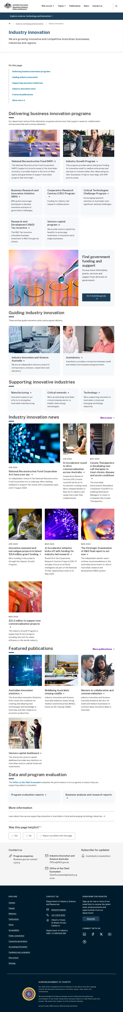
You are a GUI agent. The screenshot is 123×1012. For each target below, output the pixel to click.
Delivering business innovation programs (31, 71)
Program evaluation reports (27, 794)
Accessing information (18, 947)
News (86, 6)
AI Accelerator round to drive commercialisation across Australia (75, 467)
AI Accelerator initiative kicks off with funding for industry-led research (59, 551)
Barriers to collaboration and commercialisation (97, 692)
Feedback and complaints (19, 952)
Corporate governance (18, 941)
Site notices (13, 958)
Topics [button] (61, 6)
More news (106, 418)
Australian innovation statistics (21, 692)
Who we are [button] (47, 6)
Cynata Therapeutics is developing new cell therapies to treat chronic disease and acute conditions (102, 469)
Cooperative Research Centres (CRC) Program (61, 192)
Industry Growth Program (80, 161)
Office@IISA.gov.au (59, 862)
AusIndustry (73, 357)
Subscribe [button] (91, 919)
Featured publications (22, 94)
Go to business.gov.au (98, 297)
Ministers (12, 914)
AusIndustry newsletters (98, 856)
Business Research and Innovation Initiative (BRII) (25, 193)
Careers (12, 903)
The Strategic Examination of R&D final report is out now (96, 551)
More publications (102, 649)
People (12, 908)
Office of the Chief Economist (27, 782)
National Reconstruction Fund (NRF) (34, 161)
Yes (16, 836)
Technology (90, 392)
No (30, 836)
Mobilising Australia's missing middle (57, 692)
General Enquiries (58, 910)
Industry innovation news (24, 89)
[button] (116, 6)
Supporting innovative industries (27, 83)
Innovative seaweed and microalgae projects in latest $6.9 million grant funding (25, 551)
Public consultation (16, 936)
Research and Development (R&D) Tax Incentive (22, 224)
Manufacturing (20, 392)
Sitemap (12, 963)
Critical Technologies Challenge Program (96, 192)
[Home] (16, 4)
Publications (74, 6)
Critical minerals (57, 392)
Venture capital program (56, 223)
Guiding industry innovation (25, 77)
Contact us (97, 6)
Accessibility (14, 930)
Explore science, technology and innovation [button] (30, 16)
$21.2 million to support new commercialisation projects (25, 622)
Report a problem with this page (57, 836)
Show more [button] (17, 100)
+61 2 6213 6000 (58, 915)
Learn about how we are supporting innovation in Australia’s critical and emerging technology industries (55, 816)
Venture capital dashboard (24, 753)
